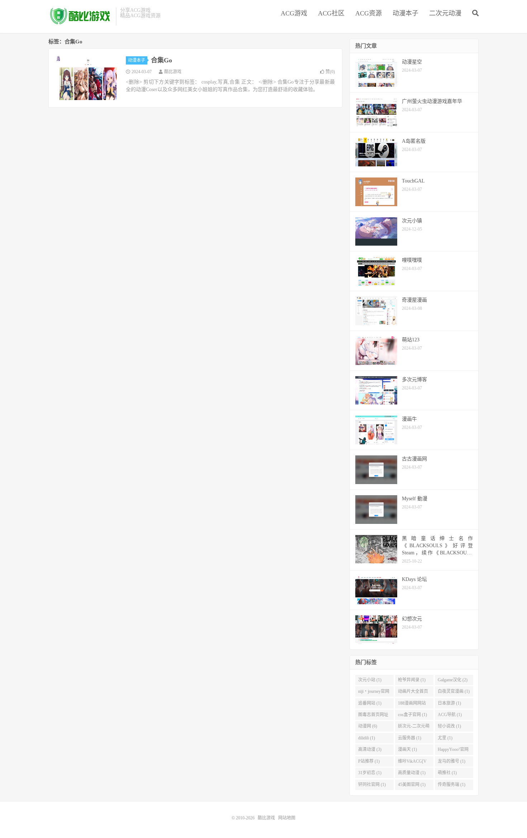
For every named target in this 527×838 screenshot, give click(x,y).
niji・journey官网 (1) (373, 693)
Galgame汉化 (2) (452, 679)
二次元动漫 (445, 13)
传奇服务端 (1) (451, 784)
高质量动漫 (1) (412, 772)
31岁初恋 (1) (369, 772)
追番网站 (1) (369, 703)
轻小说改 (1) (449, 726)
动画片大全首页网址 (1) (413, 693)
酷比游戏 (80, 16)
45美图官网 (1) (412, 784)
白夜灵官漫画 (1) (454, 691)
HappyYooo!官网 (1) (453, 751)
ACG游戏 (294, 13)
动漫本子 (405, 13)
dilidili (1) (366, 737)
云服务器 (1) (409, 737)
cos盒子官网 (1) (412, 714)
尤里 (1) (445, 737)
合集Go (161, 60)
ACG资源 (368, 13)
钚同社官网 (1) (372, 784)
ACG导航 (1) (450, 714)
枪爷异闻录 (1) (412, 679)
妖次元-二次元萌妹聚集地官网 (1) (414, 728)
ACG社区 (331, 13)
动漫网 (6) (367, 726)
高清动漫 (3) (369, 749)
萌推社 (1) (447, 772)
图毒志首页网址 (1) (373, 716)
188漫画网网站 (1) (412, 705)
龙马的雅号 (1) (451, 761)
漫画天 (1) (407, 749)
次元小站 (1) (369, 679)
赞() (330, 71)
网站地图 (286, 817)
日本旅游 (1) (449, 703)
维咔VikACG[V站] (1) (412, 763)
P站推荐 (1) (369, 761)
